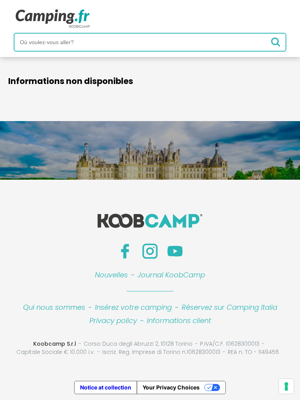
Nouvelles (111, 275)
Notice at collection (105, 387)
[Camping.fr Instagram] (150, 251)
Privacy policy (113, 320)
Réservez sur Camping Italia (229, 307)
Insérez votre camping (133, 307)
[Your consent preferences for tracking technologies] (286, 386)
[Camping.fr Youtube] (175, 251)
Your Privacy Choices (171, 387)
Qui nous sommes (54, 307)
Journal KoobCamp (171, 275)
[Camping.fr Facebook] (125, 251)
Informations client (179, 320)
